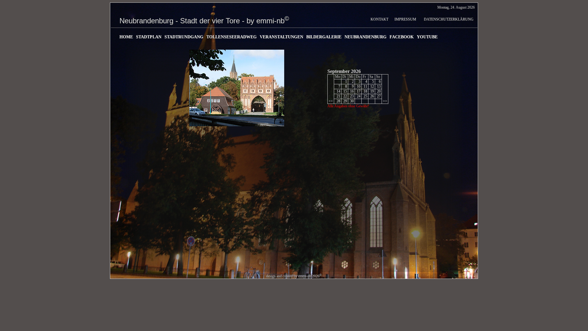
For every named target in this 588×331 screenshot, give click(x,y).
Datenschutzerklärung (448, 19)
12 (371, 86)
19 (371, 91)
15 (344, 91)
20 (378, 91)
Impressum (405, 19)
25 (365, 96)
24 (358, 96)
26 (371, 96)
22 (344, 96)
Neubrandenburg (365, 37)
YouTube (427, 37)
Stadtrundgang (183, 37)
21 (338, 96)
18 (365, 91)
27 (378, 96)
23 (351, 96)
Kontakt (379, 19)
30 (351, 101)
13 (378, 86)
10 (358, 86)
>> (385, 101)
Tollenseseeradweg (231, 37)
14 (338, 91)
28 (338, 101)
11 (365, 86)
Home (126, 37)
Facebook (402, 37)
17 (358, 91)
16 (351, 91)
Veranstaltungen (281, 37)
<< (331, 101)
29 (344, 101)
